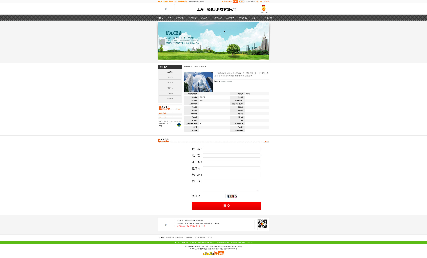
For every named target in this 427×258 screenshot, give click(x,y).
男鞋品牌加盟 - (179, 237)
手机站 (253, 1)
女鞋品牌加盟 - (188, 237)
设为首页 (260, 1)
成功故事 (170, 82)
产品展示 (205, 18)
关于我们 (180, 18)
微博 (249, 1)
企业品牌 (218, 18)
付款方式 (249, 242)
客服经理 (191, 1)
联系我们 (256, 18)
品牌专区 (230, 18)
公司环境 (170, 93)
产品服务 (219, 242)
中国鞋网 (159, 18)
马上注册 (202, 226)
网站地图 (241, 242)
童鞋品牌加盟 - (170, 237)
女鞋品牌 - (196, 237)
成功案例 (200, 242)
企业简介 (170, 72)
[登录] (235, 1)
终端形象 (170, 98)
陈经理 (197, 1)
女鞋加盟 (209, 237)
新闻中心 (193, 18)
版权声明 (193, 242)
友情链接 (234, 242)
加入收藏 (266, 1)
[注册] (242, 1)
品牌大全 (268, 18)
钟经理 (202, 1)
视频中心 (170, 88)
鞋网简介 (185, 242)
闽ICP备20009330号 (230, 249)
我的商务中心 (228, 1)
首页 (170, 18)
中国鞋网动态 (209, 242)
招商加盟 (243, 18)
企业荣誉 (170, 77)
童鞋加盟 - (203, 237)
